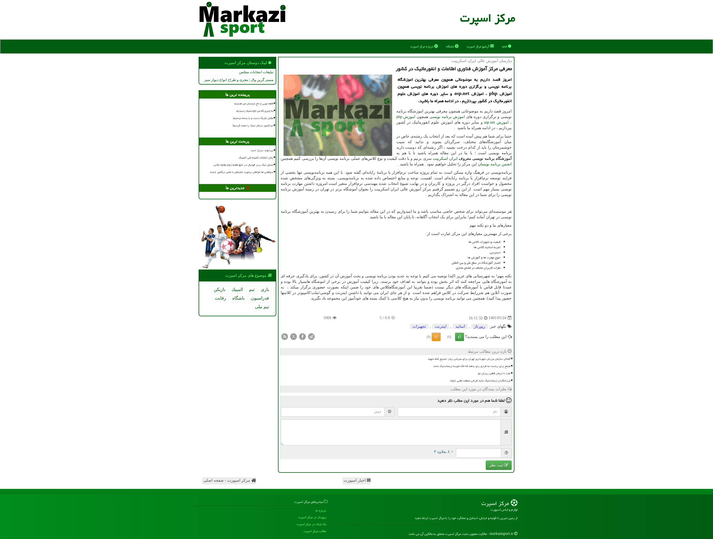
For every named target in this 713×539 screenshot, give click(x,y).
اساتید (460, 326)
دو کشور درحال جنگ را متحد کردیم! (253, 125)
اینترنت (440, 326)
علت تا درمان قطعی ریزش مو (494, 373)
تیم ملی (262, 306)
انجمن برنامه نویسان (495, 164)
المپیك (237, 289)
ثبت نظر (496, 465)
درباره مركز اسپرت (422, 46)
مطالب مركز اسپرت (315, 531)
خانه (505, 46)
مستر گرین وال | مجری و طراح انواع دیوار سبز (239, 80)
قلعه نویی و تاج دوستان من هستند (253, 103)
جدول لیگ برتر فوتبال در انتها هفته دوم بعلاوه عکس (243, 165)
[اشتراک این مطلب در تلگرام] (311, 336)
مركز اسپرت (487, 18)
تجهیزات (419, 326)
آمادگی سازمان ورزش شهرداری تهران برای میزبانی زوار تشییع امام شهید (469, 359)
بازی (265, 289)
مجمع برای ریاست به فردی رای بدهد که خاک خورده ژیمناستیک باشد (472, 366)
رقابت (220, 298)
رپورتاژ (479, 326)
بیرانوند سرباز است (262, 150)
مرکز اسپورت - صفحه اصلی (227, 480)
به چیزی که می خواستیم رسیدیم (254, 111)
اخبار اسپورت (355, 480)
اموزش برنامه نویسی (447, 117)
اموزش (406, 117)
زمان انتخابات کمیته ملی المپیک (256, 157)
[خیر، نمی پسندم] (436, 337)
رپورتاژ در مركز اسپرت (312, 517)
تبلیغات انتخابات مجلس (256, 72)
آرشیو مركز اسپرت (478, 46)
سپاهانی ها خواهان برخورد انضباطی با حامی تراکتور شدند (241, 172)
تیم (252, 289)
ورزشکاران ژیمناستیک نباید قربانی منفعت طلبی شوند (480, 380)
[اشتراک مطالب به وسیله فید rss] (285, 336)
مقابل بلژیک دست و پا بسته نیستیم (253, 118)
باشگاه (450, 46)
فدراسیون (260, 298)
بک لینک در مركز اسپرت (311, 524)
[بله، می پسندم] (459, 337)
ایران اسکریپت (445, 158)
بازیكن (219, 289)
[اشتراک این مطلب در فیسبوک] (302, 336)
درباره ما (321, 510)
